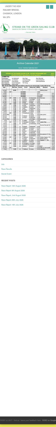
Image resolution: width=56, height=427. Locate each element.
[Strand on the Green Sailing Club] (28, 28)
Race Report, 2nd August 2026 (13, 195)
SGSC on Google (49, 420)
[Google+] (47, 7)
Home (20, 68)
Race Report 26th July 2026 (12, 200)
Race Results (6, 169)
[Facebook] (51, 7)
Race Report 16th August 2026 (13, 185)
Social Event (6, 173)
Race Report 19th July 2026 (12, 204)
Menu (28, 35)
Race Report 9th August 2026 (13, 190)
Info (2, 164)
